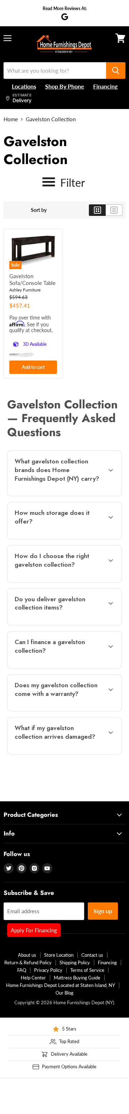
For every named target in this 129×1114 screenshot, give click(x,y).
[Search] (115, 70)
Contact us (92, 955)
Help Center (33, 978)
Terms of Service (87, 970)
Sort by (39, 210)
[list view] (114, 210)
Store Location (58, 955)
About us (27, 955)
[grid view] (97, 210)
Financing (107, 962)
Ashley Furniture (24, 290)
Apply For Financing (34, 930)
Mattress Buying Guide (77, 978)
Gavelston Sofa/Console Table (32, 279)
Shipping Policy (74, 962)
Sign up (103, 910)
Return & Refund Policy (28, 962)
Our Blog (64, 993)
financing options (64, 667)
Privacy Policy (48, 970)
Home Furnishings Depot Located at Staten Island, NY (60, 985)
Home (11, 119)
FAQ (21, 970)
